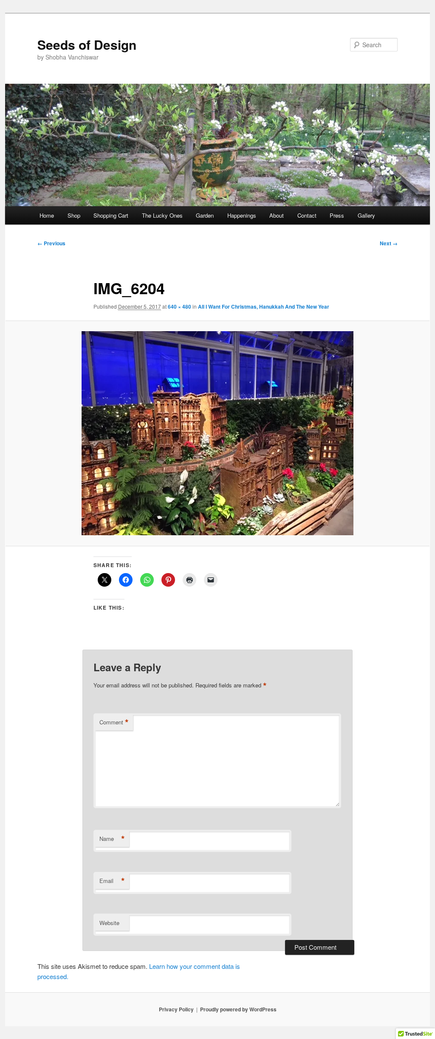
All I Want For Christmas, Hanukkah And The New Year (263, 306)
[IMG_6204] (217, 433)
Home (47, 215)
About (276, 215)
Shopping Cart (110, 215)
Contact (306, 215)
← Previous (51, 243)
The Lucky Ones (162, 215)
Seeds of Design (86, 44)
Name (112, 839)
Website (109, 923)
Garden (205, 215)
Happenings (241, 215)
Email (112, 881)
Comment (114, 722)
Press (337, 215)
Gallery (366, 215)
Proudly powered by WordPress (238, 1009)
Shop (74, 215)
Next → (389, 243)
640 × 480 (179, 306)
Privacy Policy (176, 1009)
